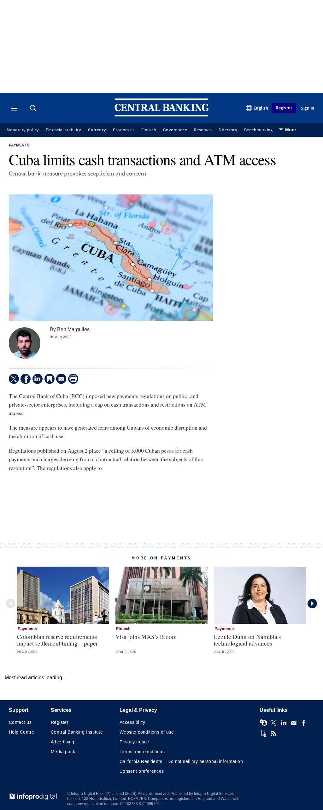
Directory (228, 130)
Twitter (273, 723)
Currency (97, 130)
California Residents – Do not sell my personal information (181, 762)
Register (284, 108)
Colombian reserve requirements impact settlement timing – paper (57, 639)
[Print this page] (73, 379)
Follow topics (263, 723)
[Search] (34, 109)
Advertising (62, 742)
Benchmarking (258, 130)
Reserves (203, 130)
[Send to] (61, 379)
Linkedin (283, 723)
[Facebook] (26, 379)
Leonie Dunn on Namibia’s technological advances (247, 639)
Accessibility (132, 722)
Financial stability (63, 130)
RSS (273, 733)
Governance (175, 130)
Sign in (307, 108)
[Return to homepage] (162, 115)
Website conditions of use (147, 732)
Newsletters (293, 723)
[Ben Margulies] (24, 343)
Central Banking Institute (77, 732)
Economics (123, 130)
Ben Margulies (73, 329)
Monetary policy (23, 130)
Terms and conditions (142, 752)
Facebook (304, 723)
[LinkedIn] (37, 379)
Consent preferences (142, 771)
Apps (263, 733)
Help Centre (21, 732)
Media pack (63, 752)
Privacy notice (134, 742)
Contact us (20, 722)
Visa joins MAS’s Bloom (146, 636)
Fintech (148, 130)
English (261, 108)
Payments (19, 145)
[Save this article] (49, 379)
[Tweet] (14, 379)
